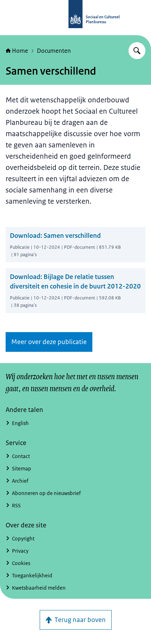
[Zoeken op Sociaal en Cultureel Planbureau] (137, 50)
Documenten (54, 51)
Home (20, 51)
